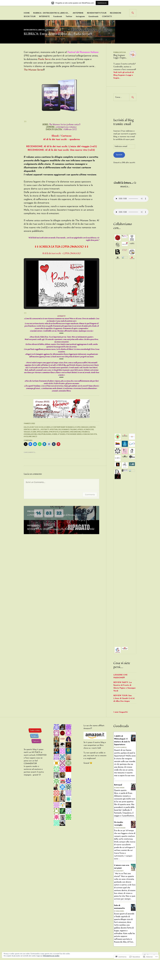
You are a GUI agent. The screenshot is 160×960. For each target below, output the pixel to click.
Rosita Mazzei (120, 827)
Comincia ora (102, 3)
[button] (56, 300)
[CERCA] (132, 12)
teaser (62, 434)
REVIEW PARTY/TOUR (96, 13)
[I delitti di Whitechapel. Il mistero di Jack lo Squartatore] (133, 741)
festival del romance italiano (64, 429)
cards (48, 427)
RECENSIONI (115, 13)
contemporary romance (63, 427)
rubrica (86, 432)
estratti (45, 429)
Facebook (57, 16)
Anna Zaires (120, 911)
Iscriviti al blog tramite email (123, 122)
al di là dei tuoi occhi (34, 427)
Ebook (56, 136)
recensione (76, 432)
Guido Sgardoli (121, 747)
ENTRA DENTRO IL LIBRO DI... (35, 30)
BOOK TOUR (29, 16)
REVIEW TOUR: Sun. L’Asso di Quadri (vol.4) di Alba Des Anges (123, 698)
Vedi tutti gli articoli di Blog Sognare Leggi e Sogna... (123, 75)
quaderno (64, 432)
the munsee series (74, 434)
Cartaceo (66, 136)
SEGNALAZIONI (52, 30)
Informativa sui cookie (51, 956)
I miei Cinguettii (120, 712)
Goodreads (93, 16)
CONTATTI (107, 16)
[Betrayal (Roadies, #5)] (133, 790)
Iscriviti (119, 155)
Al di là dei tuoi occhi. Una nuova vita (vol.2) (61, 150)
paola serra (43, 432)
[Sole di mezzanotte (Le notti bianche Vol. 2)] (133, 910)
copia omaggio (82, 427)
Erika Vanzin (120, 787)
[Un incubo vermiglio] (133, 828)
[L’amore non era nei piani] (133, 871)
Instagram (80, 16)
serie (55, 434)
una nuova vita (90, 434)
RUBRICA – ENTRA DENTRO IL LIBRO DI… (51, 13)
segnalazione (31, 434)
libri (34, 432)
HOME (27, 13)
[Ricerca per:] (124, 97)
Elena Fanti (120, 871)
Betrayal (118, 785)
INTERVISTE (44, 16)
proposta (54, 432)
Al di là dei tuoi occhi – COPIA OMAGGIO (61, 253)
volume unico (31, 436)
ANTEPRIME (78, 13)
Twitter (69, 16)
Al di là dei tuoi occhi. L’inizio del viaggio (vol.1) (61, 146)
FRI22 (81, 429)
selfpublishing (45, 434)
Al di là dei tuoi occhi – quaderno (61, 139)
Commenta (90, 494)
